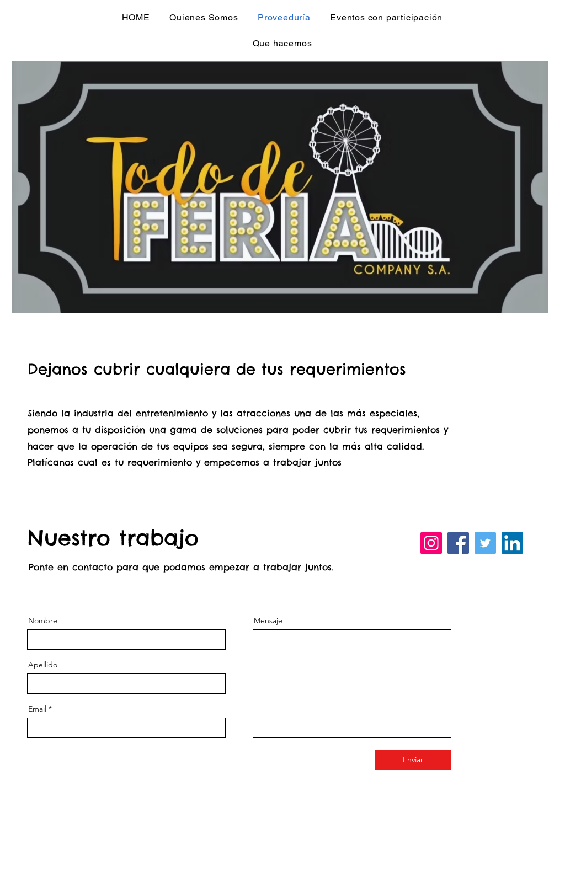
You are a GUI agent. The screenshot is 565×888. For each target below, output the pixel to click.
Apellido (42, 664)
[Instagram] (431, 543)
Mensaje (268, 620)
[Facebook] (458, 543)
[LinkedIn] (512, 543)
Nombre (42, 620)
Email (37, 709)
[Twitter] (485, 543)
